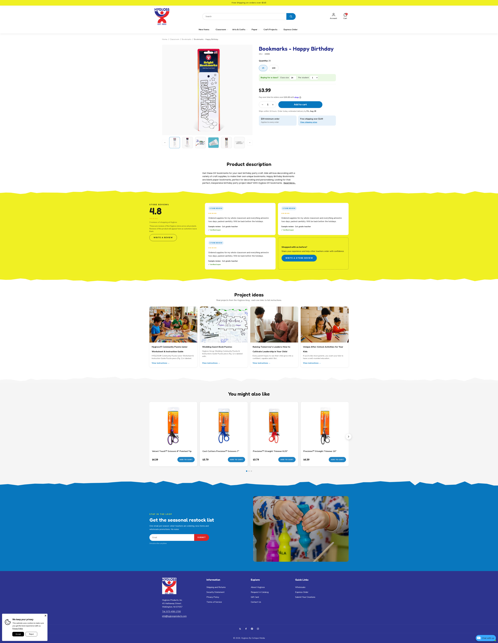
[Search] (291, 16)
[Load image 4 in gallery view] (213, 142)
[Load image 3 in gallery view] (200, 142)
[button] (345, 16)
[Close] (45, 615)
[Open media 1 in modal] (207, 90)
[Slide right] (250, 142)
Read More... (289, 182)
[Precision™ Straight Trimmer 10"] (325, 442)
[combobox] (244, 16)
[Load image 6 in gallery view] (239, 142)
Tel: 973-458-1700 (171, 611)
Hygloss (244, 638)
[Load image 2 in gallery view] (187, 142)
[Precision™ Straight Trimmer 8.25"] (274, 442)
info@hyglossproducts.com (174, 616)
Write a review (163, 237)
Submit (202, 537)
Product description (249, 164)
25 (263, 68)
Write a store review (299, 258)
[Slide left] (165, 142)
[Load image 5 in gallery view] (226, 142)
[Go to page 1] (246, 471)
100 (273, 68)
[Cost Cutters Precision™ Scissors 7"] (224, 442)
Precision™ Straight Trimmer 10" (319, 451)
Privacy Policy (17, 628)
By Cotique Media (257, 638)
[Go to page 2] (249, 471)
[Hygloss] (169, 593)
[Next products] (348, 436)
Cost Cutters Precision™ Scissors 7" (220, 451)
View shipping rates (308, 122)
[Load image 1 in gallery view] (174, 142)
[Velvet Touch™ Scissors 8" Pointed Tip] (173, 442)
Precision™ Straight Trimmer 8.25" (270, 451)
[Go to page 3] (251, 471)
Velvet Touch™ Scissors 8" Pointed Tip (172, 451)
